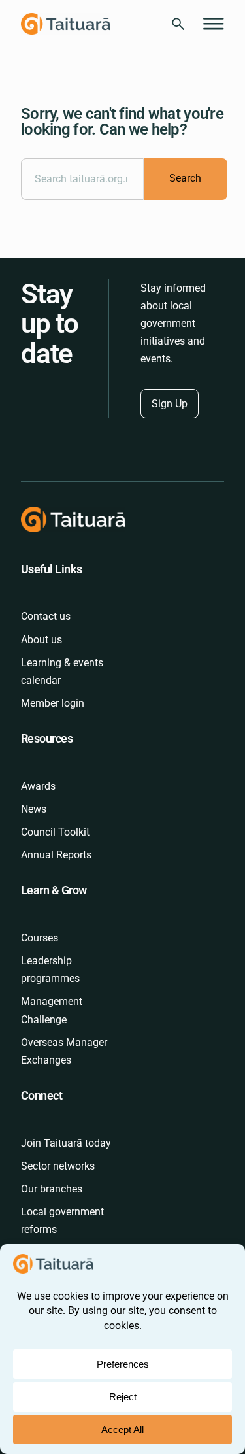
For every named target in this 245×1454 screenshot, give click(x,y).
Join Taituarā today (66, 1143)
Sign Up (170, 403)
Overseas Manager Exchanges (64, 1051)
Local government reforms (62, 1221)
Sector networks (58, 1166)
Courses (39, 938)
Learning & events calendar (62, 671)
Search (185, 178)
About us (41, 640)
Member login (52, 703)
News (33, 809)
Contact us (46, 616)
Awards (38, 786)
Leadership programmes (50, 970)
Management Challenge (51, 1010)
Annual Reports (56, 855)
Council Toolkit (55, 832)
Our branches (51, 1189)
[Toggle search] (178, 23)
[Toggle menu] (213, 24)
